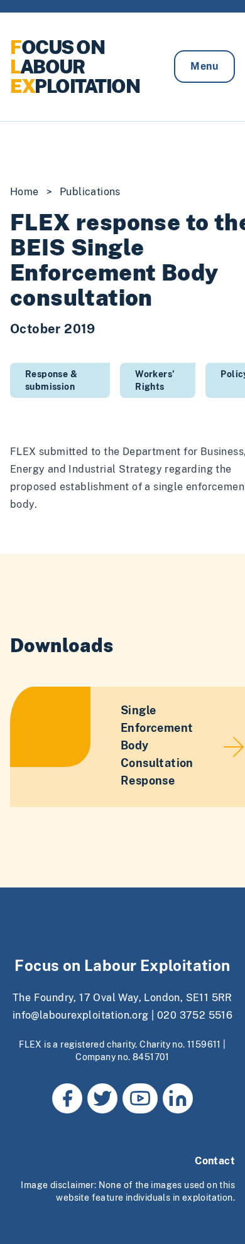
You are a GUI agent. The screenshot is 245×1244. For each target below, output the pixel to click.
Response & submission (51, 380)
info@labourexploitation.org (81, 1015)
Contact (215, 1161)
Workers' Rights (155, 380)
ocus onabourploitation (74, 66)
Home (24, 192)
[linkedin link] (178, 1098)
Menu (204, 66)
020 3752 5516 (194, 1015)
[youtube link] (140, 1098)
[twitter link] (102, 1098)
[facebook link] (67, 1098)
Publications (90, 192)
